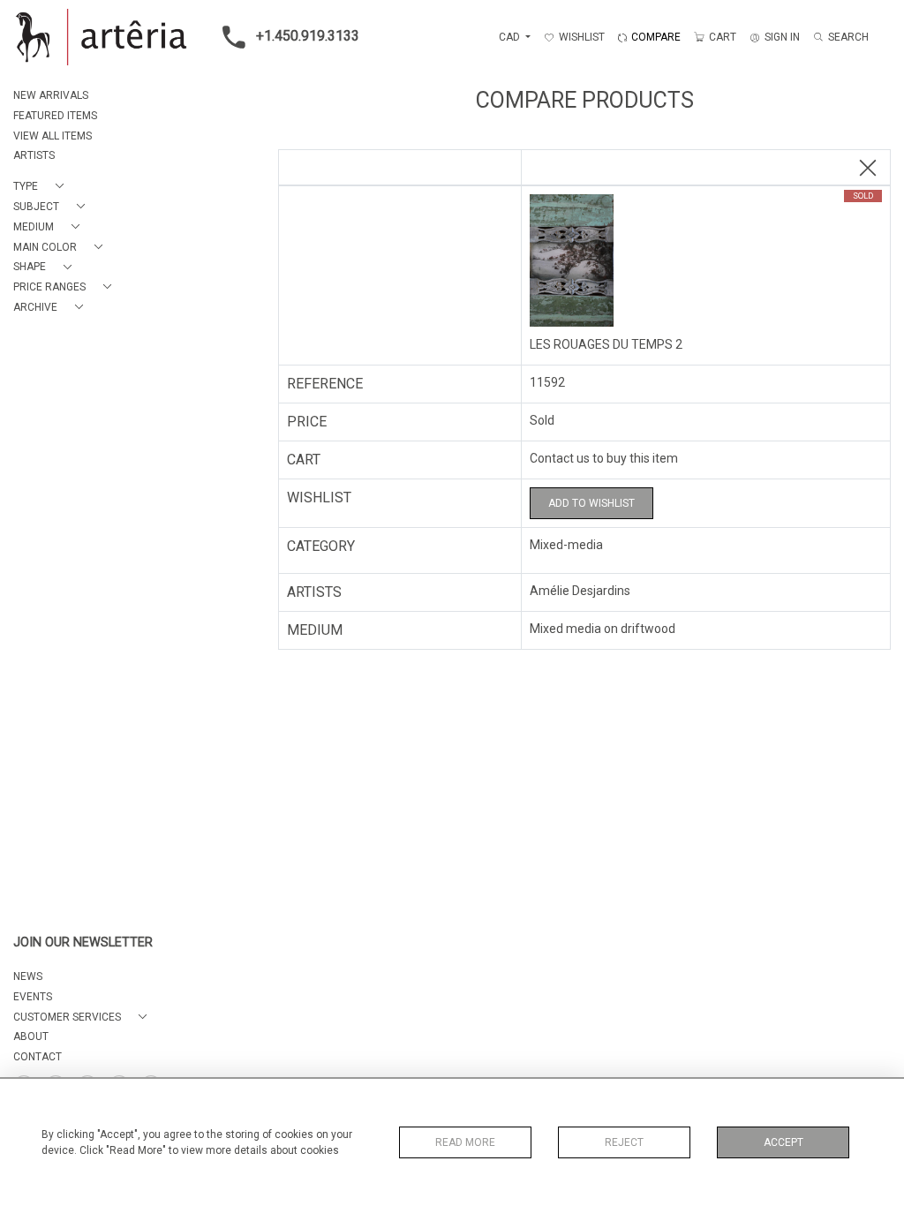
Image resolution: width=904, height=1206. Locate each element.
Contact (37, 1057)
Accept (783, 1142)
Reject (624, 1142)
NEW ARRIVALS (50, 95)
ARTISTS (34, 155)
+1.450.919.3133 (307, 35)
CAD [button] (511, 37)
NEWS (27, 976)
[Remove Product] (868, 169)
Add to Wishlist (591, 503)
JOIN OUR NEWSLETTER (83, 942)
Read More (465, 1142)
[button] (42, 186)
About (31, 1036)
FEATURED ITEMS (55, 115)
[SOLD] (706, 262)
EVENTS (32, 997)
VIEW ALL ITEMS (52, 136)
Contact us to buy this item (604, 458)
